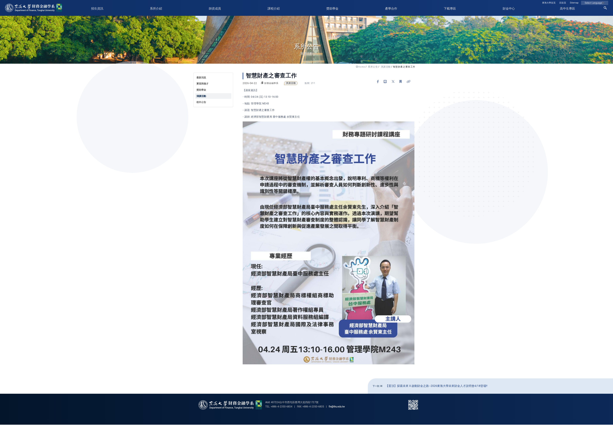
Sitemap (574, 2)
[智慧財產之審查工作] (328, 243)
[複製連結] (408, 81)
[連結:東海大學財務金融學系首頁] (230, 405)
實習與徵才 (202, 83)
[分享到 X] (393, 81)
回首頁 (562, 2)
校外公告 (201, 102)
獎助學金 (201, 89)
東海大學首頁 (549, 2)
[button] (605, 8)
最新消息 (201, 77)
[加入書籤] (401, 81)
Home (361, 66)
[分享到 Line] (385, 81)
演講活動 (386, 66)
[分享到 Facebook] (378, 81)
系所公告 (373, 66)
